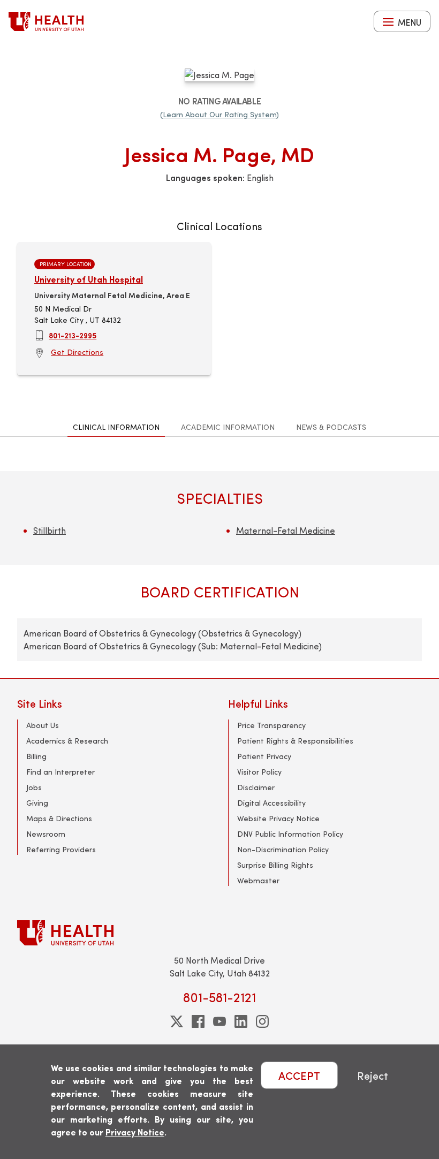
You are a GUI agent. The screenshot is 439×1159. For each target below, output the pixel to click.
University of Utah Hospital (88, 279)
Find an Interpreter (60, 772)
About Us (42, 725)
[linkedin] (240, 1021)
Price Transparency (271, 725)
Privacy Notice (134, 1132)
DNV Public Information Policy (290, 834)
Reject (372, 1075)
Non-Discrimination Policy (283, 849)
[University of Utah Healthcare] (219, 932)
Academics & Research (67, 741)
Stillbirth (49, 530)
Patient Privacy (264, 756)
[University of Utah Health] (46, 21)
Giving (37, 803)
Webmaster (258, 880)
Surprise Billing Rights (275, 865)
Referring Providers (61, 849)
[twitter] (176, 1021)
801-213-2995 (72, 335)
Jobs (34, 787)
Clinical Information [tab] (116, 427)
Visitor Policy (259, 772)
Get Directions (77, 352)
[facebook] (198, 1021)
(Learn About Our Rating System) (219, 114)
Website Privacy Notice (278, 818)
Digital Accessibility (271, 803)
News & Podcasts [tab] (331, 427)
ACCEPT (299, 1075)
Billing (36, 756)
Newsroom (45, 834)
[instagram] (262, 1021)
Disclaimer (256, 787)
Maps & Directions (59, 818)
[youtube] (219, 1021)
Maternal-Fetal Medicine (285, 530)
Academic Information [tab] (228, 427)
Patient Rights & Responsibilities (295, 741)
